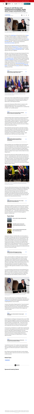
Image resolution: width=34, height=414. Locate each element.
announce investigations (9, 59)
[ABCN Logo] (8, 4)
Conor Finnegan (7, 14)
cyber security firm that (20, 63)
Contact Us (27, 411)
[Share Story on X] (24, 15)
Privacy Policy (11, 410)
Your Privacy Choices (23, 411)
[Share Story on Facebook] (22, 15)
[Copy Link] (28, 15)
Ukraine (27, 35)
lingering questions (19, 48)
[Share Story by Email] (26, 15)
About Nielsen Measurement (13, 411)
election (17, 65)
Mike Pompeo (13, 35)
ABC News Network (7, 410)
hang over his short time (17, 49)
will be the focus (15, 46)
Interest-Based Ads (7, 411)
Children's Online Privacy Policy (25, 410)
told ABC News (7, 300)
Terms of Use (18, 411)
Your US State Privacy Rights (17, 410)
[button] (3, 4)
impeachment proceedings (9, 42)
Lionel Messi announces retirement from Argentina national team (17, 1)
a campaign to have (9, 58)
